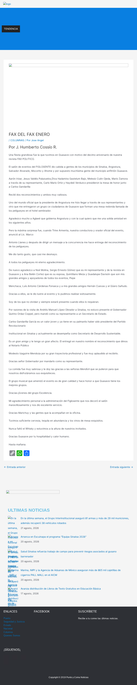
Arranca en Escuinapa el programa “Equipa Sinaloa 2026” (54, 25)
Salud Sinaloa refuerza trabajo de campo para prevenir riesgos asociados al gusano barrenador (76, 32)
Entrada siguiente (121, 467)
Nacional (8, 628)
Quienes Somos (12, 635)
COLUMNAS (17, 140)
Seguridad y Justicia (14, 621)
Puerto (7, 618)
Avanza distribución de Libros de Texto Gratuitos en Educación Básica (61, 588)
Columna (8, 632)
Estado (7, 625)
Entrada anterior (15, 467)
